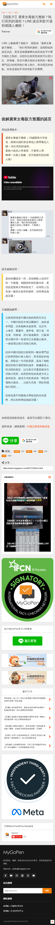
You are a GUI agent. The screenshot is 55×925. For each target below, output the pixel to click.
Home (3, 12)
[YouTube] (11, 875)
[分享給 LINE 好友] (10, 440)
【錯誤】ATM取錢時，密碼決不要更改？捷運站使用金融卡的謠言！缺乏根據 (26, 499)
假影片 (16, 12)
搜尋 (47, 891)
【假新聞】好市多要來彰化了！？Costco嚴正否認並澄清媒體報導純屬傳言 (27, 522)
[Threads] (28, 875)
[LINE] (22, 875)
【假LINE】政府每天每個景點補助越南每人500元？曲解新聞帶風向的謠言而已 (27, 544)
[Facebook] (5, 875)
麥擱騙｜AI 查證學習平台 (13, 911)
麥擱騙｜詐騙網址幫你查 (13, 906)
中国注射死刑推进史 (38, 426)
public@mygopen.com (21, 869)
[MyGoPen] (10, 5)
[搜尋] (44, 4)
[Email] (33, 875)
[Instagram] (17, 875)
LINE (9, 12)
